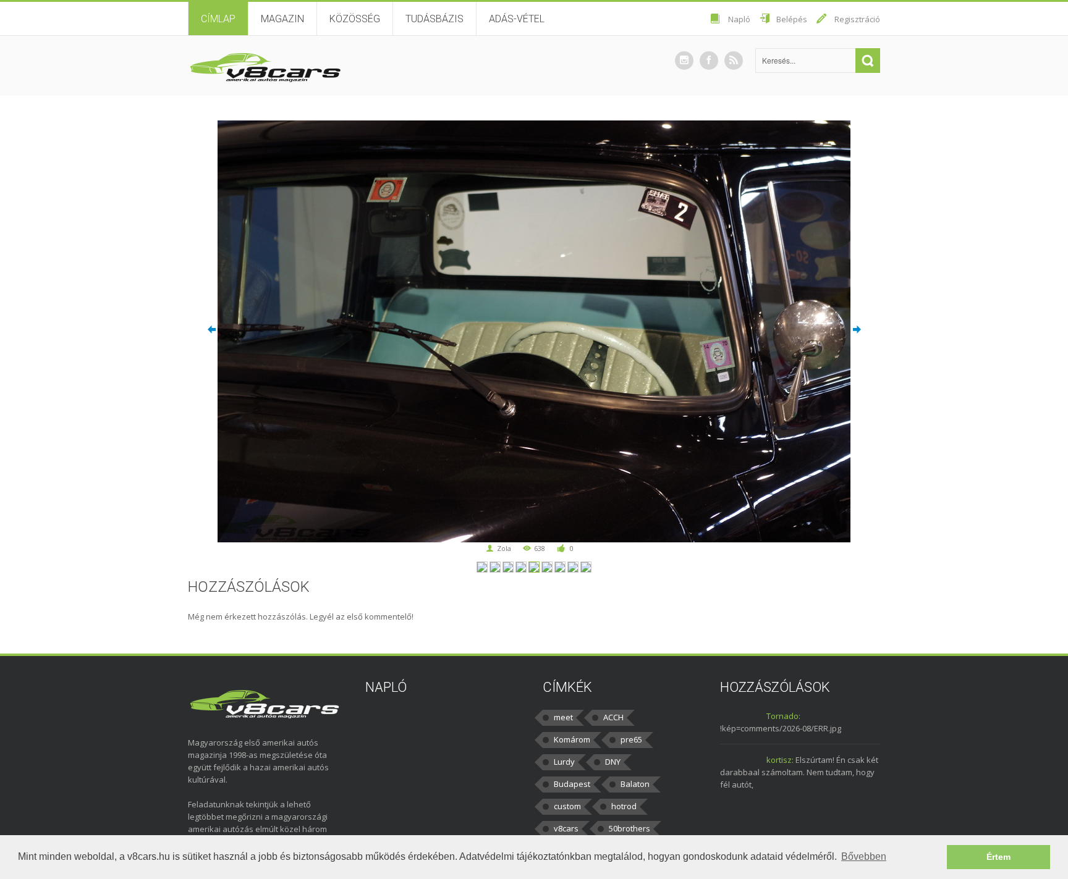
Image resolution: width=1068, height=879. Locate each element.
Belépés (791, 19)
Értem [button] (998, 857)
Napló (739, 19)
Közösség (354, 19)
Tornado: (783, 715)
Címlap (218, 19)
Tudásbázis (434, 19)
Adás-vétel (517, 19)
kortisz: (780, 759)
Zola (504, 548)
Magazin (282, 19)
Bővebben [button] (863, 856)
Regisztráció (857, 19)
